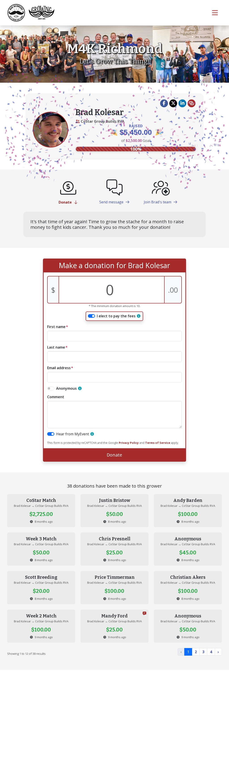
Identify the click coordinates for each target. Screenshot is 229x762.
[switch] (91, 316)
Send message (111, 202)
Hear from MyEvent (72, 434)
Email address (59, 368)
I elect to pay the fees (116, 316)
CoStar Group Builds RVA (102, 121)
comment (55, 397)
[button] (164, 103)
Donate (66, 202)
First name (56, 326)
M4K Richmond (114, 49)
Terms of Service (157, 443)
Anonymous (66, 388)
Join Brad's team (158, 202)
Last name (56, 347)
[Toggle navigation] (215, 12)
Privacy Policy (129, 443)
